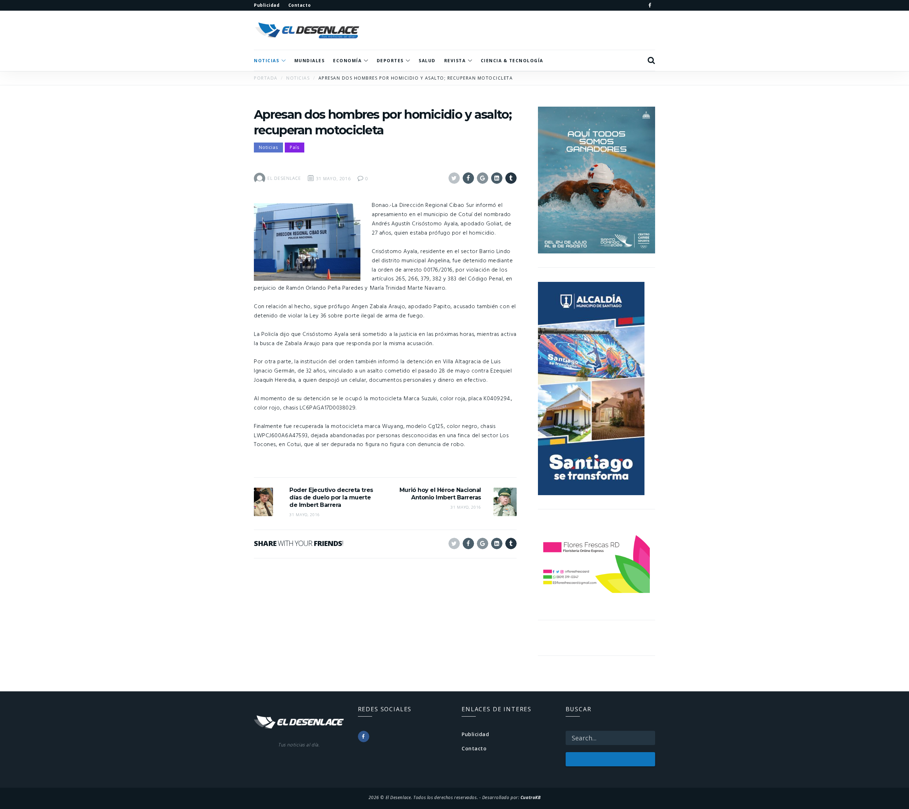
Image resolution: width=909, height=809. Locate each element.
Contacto (474, 748)
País (294, 147)
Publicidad (475, 734)
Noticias (268, 147)
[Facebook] (649, 5)
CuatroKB (530, 797)
